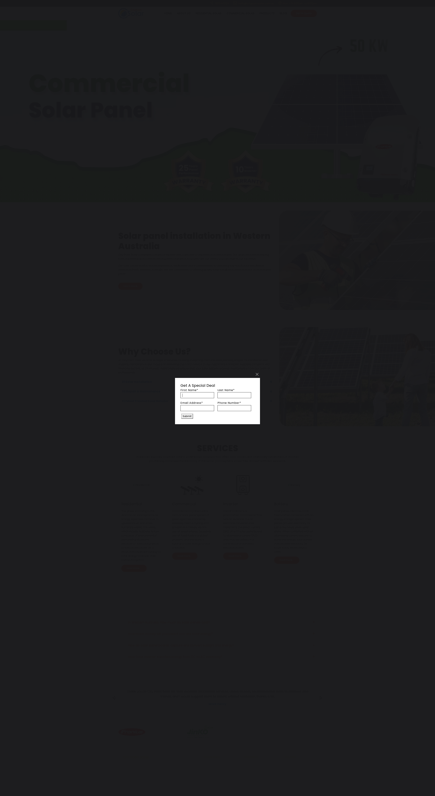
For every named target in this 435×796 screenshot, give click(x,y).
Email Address (191, 403)
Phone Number (229, 403)
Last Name (226, 390)
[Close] (257, 374)
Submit (187, 416)
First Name (189, 390)
